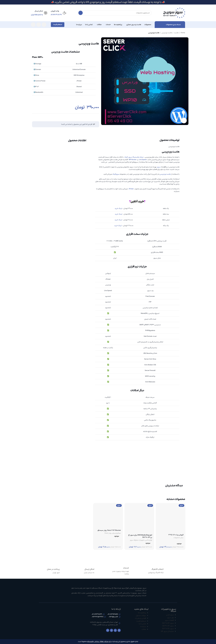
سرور (159, 167)
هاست (176, 33)
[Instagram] (119, 630)
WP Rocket (133, 159)
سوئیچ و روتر (116, 533)
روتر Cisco (108, 533)
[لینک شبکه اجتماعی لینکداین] (92, 116)
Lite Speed (143, 159)
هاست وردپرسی (165, 174)
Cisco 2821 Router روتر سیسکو (109, 530)
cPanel (131, 189)
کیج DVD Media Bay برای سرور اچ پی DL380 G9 (140, 536)
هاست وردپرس (166, 33)
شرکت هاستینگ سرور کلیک (134, 157)
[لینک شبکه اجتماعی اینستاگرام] (44, 24)
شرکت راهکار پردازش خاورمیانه (97, 641)
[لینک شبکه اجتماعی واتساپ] (38, 24)
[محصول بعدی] (32, 33)
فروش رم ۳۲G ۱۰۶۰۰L (175, 535)
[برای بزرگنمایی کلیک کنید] (184, 120)
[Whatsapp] (115, 630)
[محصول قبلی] (36, 33)
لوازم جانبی (148, 540)
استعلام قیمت (57, 24)
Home (182, 33)
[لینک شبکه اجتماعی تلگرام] (33, 24)
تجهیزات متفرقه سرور (137, 540)
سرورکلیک (116, 174)
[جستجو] (80, 13)
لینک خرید (118, 208)
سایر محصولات (178, 538)
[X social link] (96, 116)
